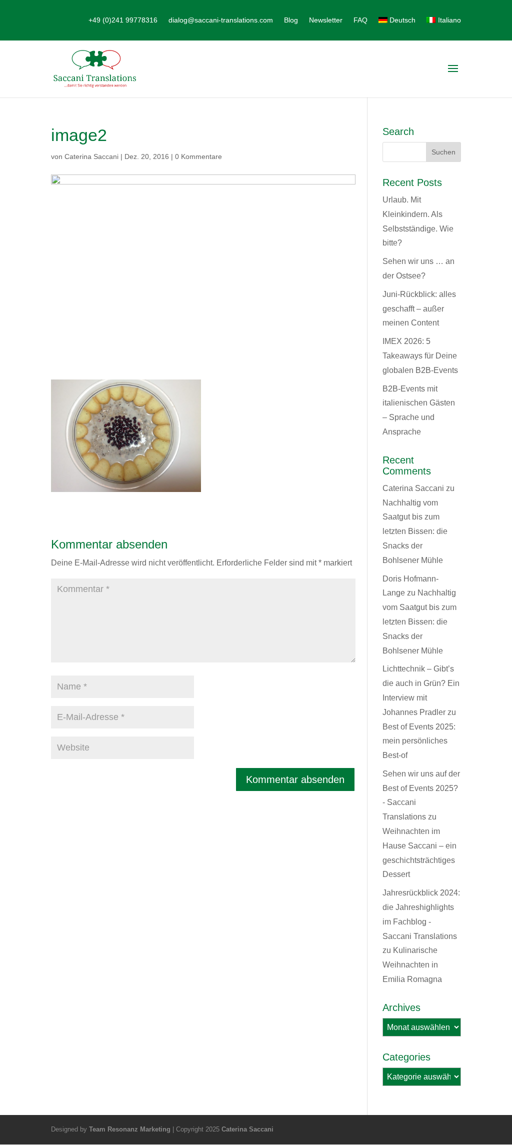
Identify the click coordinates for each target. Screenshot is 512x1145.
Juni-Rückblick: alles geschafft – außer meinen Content (419, 309)
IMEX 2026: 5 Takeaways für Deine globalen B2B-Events (420, 355)
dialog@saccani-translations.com (220, 20)
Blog (291, 20)
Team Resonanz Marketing (129, 1129)
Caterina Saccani (91, 156)
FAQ (361, 20)
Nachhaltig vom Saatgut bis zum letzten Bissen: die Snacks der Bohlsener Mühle (415, 531)
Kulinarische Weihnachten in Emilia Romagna (412, 965)
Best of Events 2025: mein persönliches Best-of (419, 741)
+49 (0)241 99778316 (123, 20)
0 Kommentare (198, 156)
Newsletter (325, 20)
